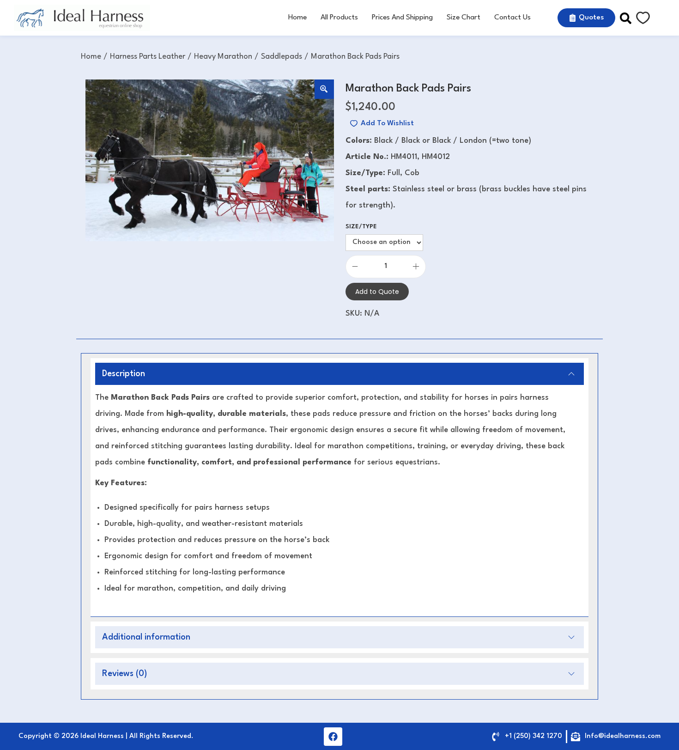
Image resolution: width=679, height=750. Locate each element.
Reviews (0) (124, 674)
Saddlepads (281, 57)
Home (91, 57)
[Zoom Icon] (324, 89)
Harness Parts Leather (147, 57)
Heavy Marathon (223, 57)
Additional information (146, 637)
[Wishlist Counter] (643, 18)
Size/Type (361, 227)
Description (123, 374)
